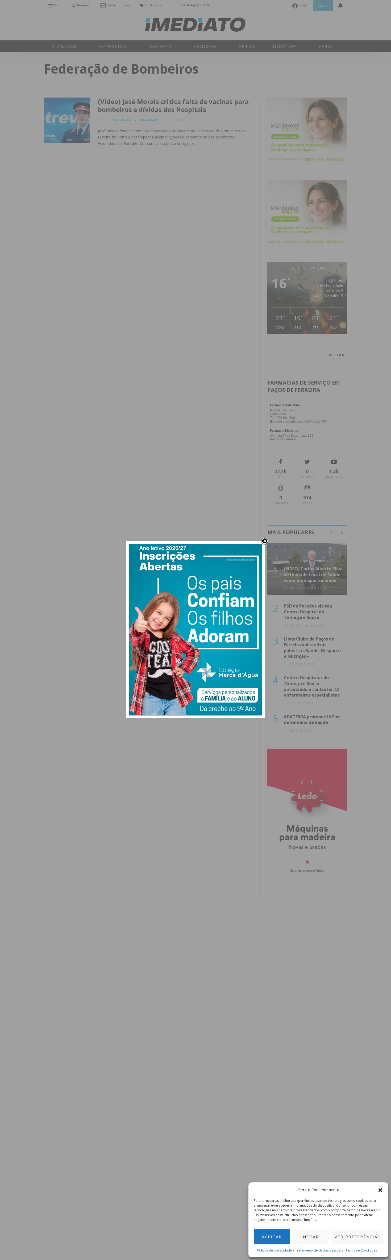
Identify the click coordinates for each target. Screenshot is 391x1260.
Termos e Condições (361, 1250)
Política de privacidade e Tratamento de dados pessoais (300, 1250)
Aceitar (272, 1236)
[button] (380, 1189)
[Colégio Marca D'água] (195, 629)
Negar (311, 1236)
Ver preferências (357, 1236)
